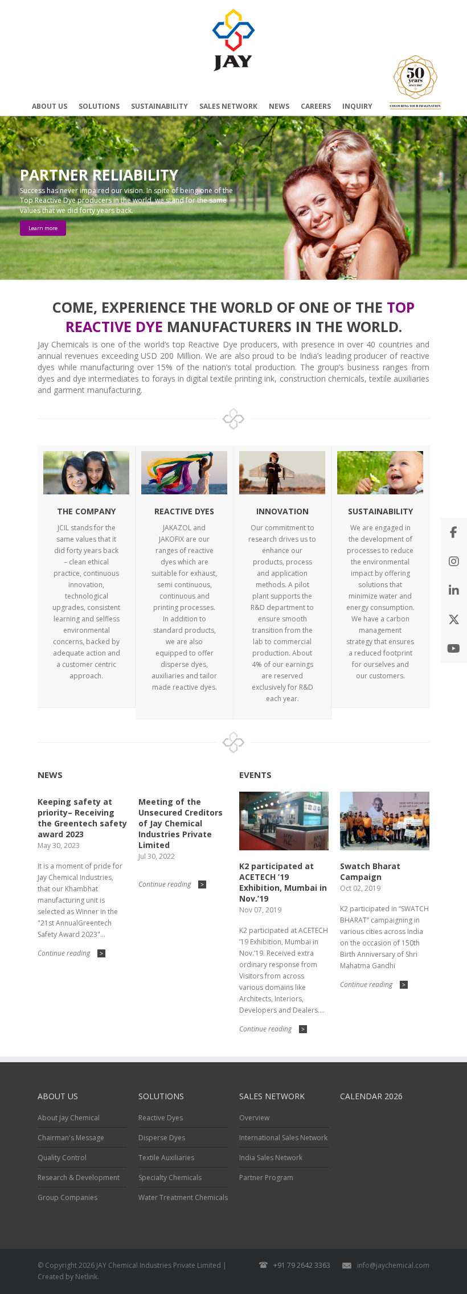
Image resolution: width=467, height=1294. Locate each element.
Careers (316, 106)
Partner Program (266, 1177)
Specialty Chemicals (170, 1177)
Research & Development (79, 1177)
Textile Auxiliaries (166, 1157)
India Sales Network (270, 1157)
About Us (49, 106)
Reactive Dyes (160, 1118)
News (279, 106)
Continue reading (70, 953)
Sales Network (228, 106)
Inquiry (357, 106)
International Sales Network (283, 1138)
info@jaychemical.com (393, 1265)
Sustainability (159, 106)
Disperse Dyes (161, 1138)
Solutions (99, 106)
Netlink (86, 1276)
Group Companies (67, 1197)
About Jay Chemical (69, 1118)
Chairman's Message (71, 1138)
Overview (254, 1118)
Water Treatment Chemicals (183, 1197)
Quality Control (62, 1157)
